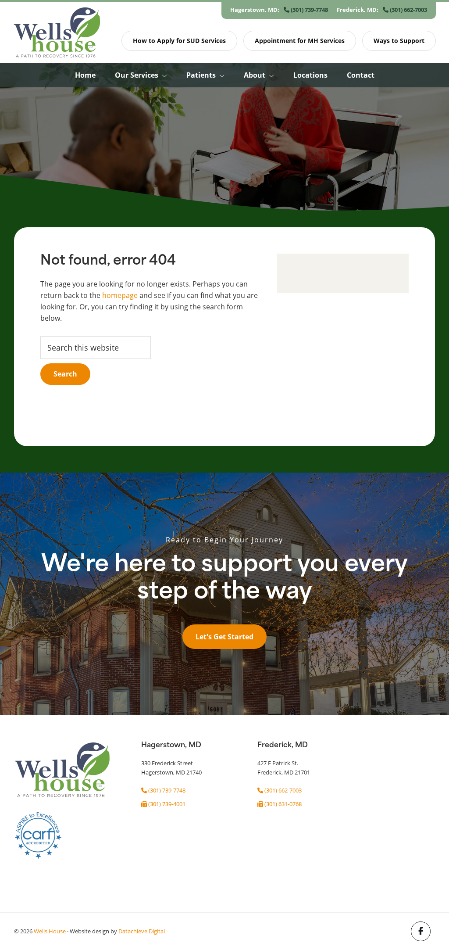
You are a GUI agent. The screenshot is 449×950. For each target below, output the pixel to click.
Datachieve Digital (141, 931)
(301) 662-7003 (407, 10)
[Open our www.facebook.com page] (421, 931)
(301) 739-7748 (308, 10)
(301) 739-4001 (166, 804)
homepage (120, 295)
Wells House (50, 931)
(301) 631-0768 (282, 804)
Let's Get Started (224, 637)
